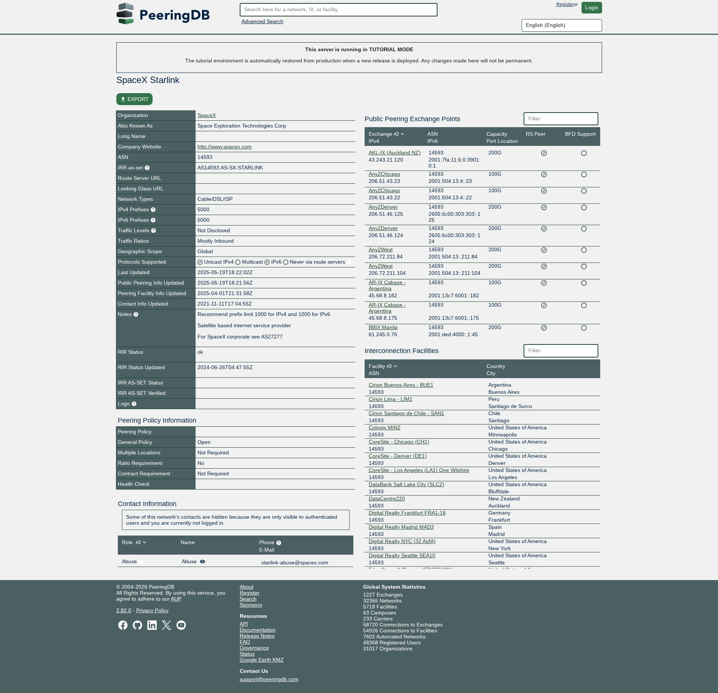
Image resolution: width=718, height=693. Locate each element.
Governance (254, 648)
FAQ (245, 642)
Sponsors (251, 605)
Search (248, 599)
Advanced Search (262, 21)
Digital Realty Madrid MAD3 (401, 527)
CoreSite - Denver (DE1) (398, 456)
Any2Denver (383, 207)
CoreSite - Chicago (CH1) (399, 442)
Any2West (381, 249)
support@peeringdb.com (269, 679)
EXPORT (134, 99)
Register (565, 4)
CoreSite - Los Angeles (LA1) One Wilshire (419, 470)
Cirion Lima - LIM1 (390, 399)
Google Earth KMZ (262, 660)
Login (591, 7)
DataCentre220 (387, 499)
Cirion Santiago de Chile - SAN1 (406, 413)
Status (247, 654)
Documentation (258, 630)
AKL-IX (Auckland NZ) (395, 153)
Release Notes (257, 636)
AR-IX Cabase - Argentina (387, 285)
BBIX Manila (383, 327)
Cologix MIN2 (385, 427)
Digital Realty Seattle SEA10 (402, 555)
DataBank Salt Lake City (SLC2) (406, 484)
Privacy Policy (152, 610)
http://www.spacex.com (224, 147)
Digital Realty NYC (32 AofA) (402, 541)
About (247, 587)
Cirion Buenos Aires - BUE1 (401, 385)
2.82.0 (123, 610)
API (244, 624)
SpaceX (206, 115)
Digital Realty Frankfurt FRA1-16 (407, 513)
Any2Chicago (384, 174)
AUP (176, 599)
